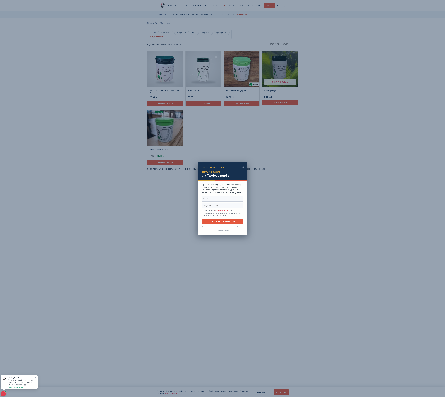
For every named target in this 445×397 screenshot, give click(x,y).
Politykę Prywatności (221, 210)
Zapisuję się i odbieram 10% (222, 221)
